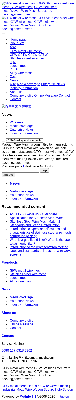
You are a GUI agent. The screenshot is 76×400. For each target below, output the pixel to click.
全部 (13, 47)
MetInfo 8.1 (28, 396)
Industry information (24, 133)
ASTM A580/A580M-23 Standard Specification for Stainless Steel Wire (36, 216)
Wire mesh (17, 122)
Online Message (21, 324)
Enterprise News (22, 129)
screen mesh (19, 277)
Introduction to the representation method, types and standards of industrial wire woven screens (41, 250)
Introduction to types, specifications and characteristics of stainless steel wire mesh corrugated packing (40, 232)
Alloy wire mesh (21, 281)
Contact (15, 328)
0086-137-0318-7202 (17, 350)
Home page (18, 39)
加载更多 (8, 174)
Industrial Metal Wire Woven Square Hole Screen (37, 389)
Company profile (21, 320)
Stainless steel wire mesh (28, 274)
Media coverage (21, 126)
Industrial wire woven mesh (48, 386)
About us (9, 312)
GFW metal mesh (14, 386)
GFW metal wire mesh (26, 270)
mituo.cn (63, 396)
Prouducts (10, 262)
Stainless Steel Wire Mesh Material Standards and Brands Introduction (35, 223)
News (6, 289)
